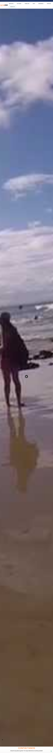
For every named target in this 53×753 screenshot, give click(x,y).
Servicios (11, 3)
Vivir (34, 3)
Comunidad (40, 3)
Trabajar (27, 3)
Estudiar (19, 3)
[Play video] (26, 376)
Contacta (12, 6)
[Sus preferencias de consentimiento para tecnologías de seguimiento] (51, 751)
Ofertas (49, 3)
